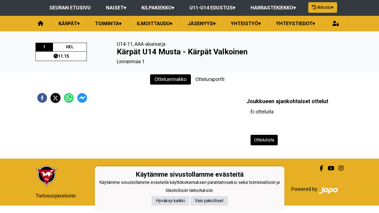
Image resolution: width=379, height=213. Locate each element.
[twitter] (55, 98)
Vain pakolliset (209, 200)
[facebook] (42, 98)
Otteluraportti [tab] (209, 79)
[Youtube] (328, 168)
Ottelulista (264, 140)
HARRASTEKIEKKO (273, 8)
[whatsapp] (69, 98)
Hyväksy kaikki (170, 200)
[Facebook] (319, 168)
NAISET (116, 8)
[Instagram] (338, 168)
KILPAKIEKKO (158, 8)
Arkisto (325, 7)
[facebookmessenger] (82, 98)
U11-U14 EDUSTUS (212, 8)
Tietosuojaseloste (56, 196)
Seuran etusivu (70, 8)
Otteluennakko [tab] (170, 79)
